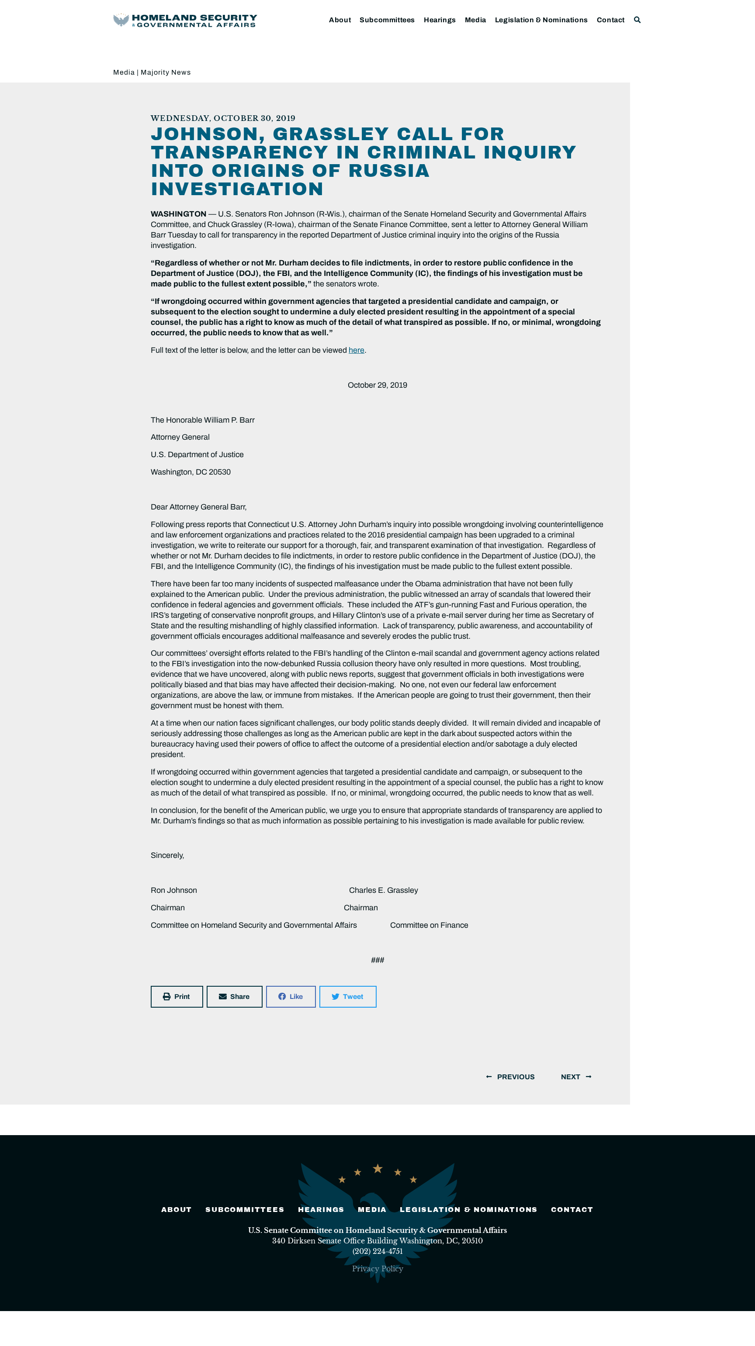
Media (475, 20)
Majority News (166, 72)
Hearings (440, 20)
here (356, 350)
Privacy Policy (377, 1268)
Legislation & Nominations (541, 20)
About (340, 20)
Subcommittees (387, 20)
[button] (637, 19)
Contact (611, 20)
